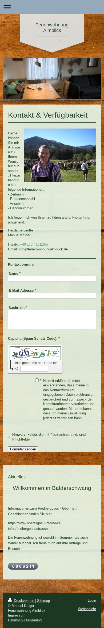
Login (92, 600)
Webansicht (87, 609)
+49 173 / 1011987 (34, 244)
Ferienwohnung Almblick (52, 27)
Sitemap (43, 601)
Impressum (16, 615)
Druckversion (24, 601)
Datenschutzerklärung (25, 620)
